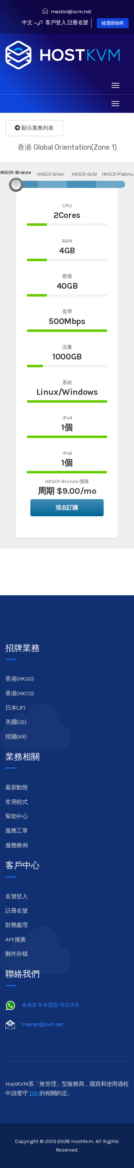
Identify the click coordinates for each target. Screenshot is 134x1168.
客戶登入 (55, 22)
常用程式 (16, 802)
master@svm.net (71, 11)
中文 (28, 22)
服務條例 (16, 845)
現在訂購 (67, 507)
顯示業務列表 (37, 128)
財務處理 (16, 924)
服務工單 (16, 830)
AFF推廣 (15, 939)
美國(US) (15, 722)
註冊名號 (78, 22)
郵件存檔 (16, 953)
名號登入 (16, 896)
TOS (33, 1093)
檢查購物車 (112, 23)
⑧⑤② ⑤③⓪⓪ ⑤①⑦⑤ (50, 1005)
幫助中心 (16, 816)
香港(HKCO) (19, 693)
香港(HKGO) (19, 678)
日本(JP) (15, 707)
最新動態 (16, 787)
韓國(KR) (16, 736)
